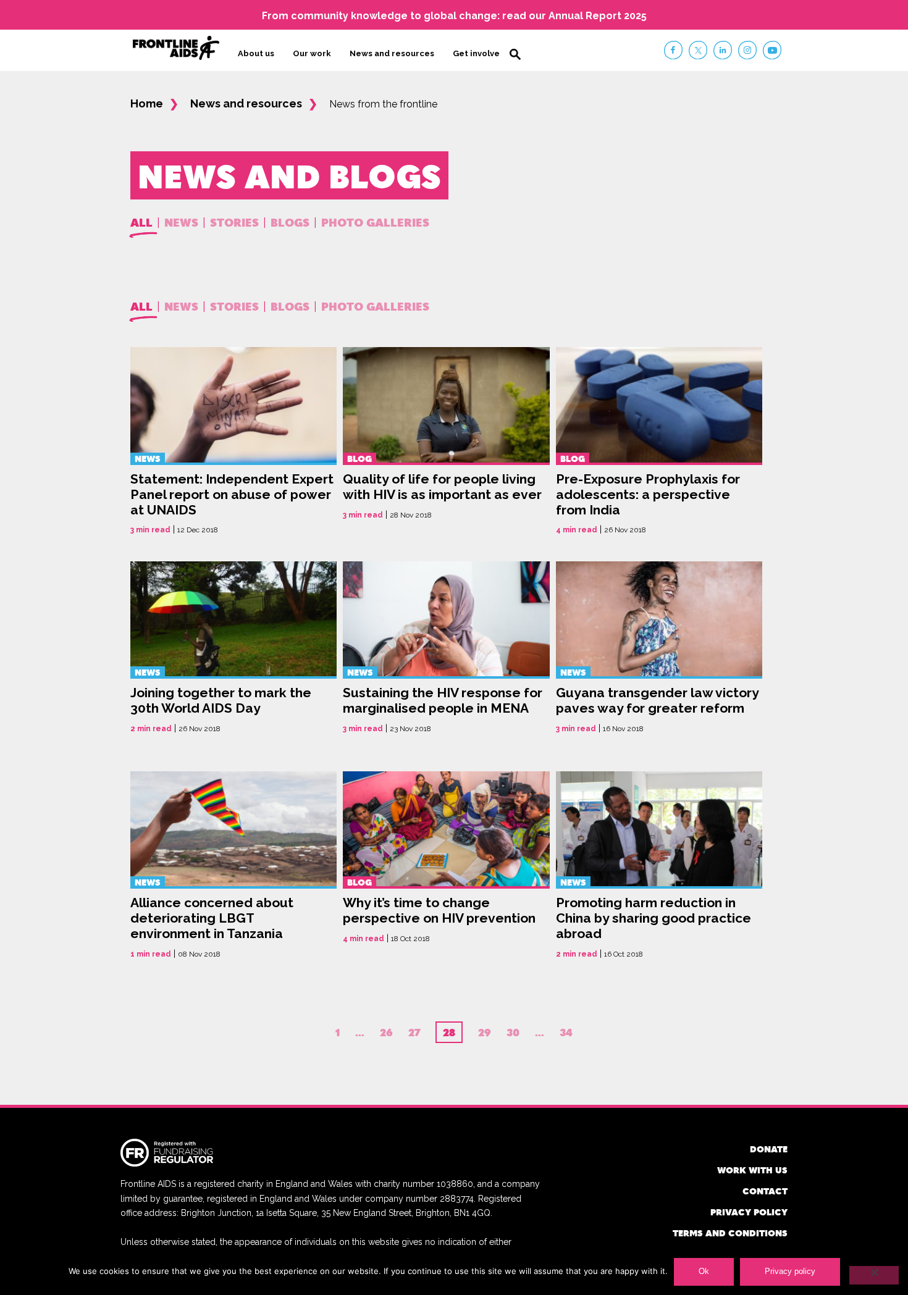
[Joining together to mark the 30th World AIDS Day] (233, 654)
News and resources (392, 53)
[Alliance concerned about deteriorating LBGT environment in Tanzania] (233, 866)
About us (256, 53)
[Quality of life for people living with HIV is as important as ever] (446, 442)
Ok (704, 1271)
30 (513, 1032)
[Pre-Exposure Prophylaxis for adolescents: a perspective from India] (659, 442)
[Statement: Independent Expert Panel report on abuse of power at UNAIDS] (233, 442)
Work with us (752, 1169)
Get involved (479, 53)
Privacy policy (749, 1211)
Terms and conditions (730, 1232)
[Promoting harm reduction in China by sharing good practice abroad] (659, 866)
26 (386, 1032)
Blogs (290, 222)
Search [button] (515, 54)
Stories (234, 222)
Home (146, 103)
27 (414, 1032)
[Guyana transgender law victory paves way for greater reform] (659, 654)
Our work (312, 53)
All (141, 222)
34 (566, 1032)
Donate (769, 1148)
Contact (765, 1190)
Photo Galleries (375, 222)
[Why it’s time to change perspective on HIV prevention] (446, 866)
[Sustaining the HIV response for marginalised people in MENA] (446, 654)
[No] (874, 1275)
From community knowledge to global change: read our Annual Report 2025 (454, 16)
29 (484, 1032)
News (181, 222)
